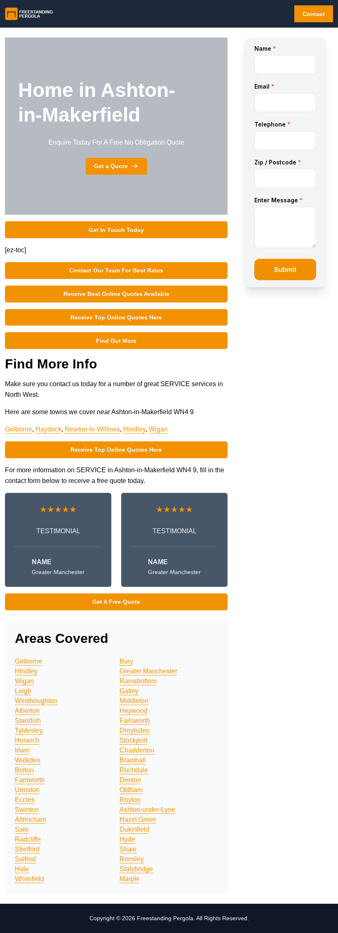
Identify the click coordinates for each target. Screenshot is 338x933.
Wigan (158, 429)
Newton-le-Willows (92, 429)
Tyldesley (29, 730)
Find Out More (116, 341)
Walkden (27, 760)
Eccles (25, 799)
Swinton (27, 809)
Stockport (133, 740)
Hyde (127, 839)
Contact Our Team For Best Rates (116, 270)
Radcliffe (28, 839)
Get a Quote (111, 166)
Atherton (27, 710)
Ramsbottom (138, 681)
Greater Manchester (148, 671)
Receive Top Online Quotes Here (116, 317)
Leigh (23, 690)
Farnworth (30, 779)
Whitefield (29, 878)
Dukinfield (134, 829)
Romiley (132, 859)
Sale (21, 829)
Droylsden (135, 730)
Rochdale (134, 770)
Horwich (27, 740)
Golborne (18, 429)
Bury (126, 661)
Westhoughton (36, 700)
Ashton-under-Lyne (147, 809)
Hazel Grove (138, 819)
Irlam (22, 750)
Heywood (134, 710)
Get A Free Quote (116, 601)
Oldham (131, 789)
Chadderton (137, 750)
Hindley (134, 429)
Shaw (128, 849)
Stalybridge (136, 868)
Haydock (48, 429)
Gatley (129, 690)
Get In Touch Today (116, 230)
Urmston (27, 789)
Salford (25, 859)
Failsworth (135, 720)
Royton (130, 799)
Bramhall (133, 760)
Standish (28, 720)
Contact (314, 14)
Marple (130, 878)
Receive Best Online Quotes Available (116, 294)
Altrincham (30, 819)
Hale (22, 868)
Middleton (134, 700)
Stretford (27, 849)
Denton (130, 779)
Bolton (24, 770)
